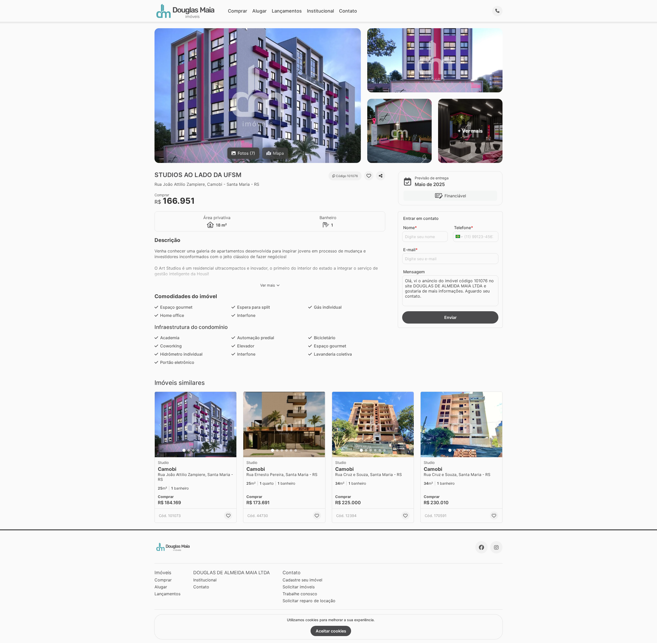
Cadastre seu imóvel (302, 579)
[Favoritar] (368, 175)
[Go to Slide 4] (198, 450)
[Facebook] (481, 547)
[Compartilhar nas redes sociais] (380, 175)
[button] (195, 424)
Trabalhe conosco (300, 593)
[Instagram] (496, 547)
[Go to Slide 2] (188, 450)
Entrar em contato (421, 218)
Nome (410, 227)
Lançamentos (287, 11)
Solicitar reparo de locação (309, 600)
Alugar (259, 11)
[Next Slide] (231, 424)
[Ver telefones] (497, 11)
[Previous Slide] (160, 424)
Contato (348, 11)
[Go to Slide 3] (193, 450)
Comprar (237, 11)
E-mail (410, 249)
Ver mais (267, 285)
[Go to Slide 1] (184, 450)
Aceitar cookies (331, 631)
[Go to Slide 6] (207, 450)
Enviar (450, 317)
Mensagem (414, 271)
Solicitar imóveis (299, 586)
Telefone (463, 227)
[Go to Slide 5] (202, 450)
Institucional (320, 11)
